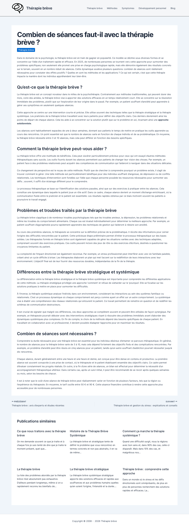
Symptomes (128, 8)
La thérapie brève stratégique (89, 469)
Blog (173, 8)
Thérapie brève (39, 8)
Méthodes (112, 8)
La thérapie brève (28, 469)
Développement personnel (152, 8)
